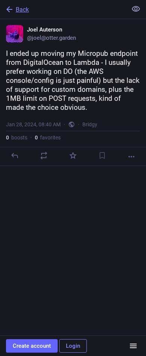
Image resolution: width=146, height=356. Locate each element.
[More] (131, 156)
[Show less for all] (136, 9)
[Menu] (133, 346)
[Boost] (43, 155)
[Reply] (14, 155)
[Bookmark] (102, 155)
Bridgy (89, 124)
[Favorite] (73, 155)
